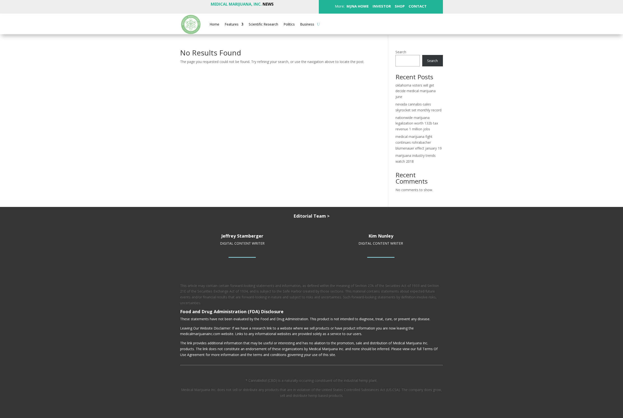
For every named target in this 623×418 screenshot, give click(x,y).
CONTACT (417, 6)
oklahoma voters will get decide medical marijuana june (415, 91)
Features (231, 25)
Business (307, 25)
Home (214, 25)
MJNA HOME (357, 6)
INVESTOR (382, 6)
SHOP (399, 6)
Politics (289, 25)
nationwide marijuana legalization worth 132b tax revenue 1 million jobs (416, 123)
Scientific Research (263, 25)
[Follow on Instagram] (406, 24)
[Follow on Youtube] (435, 24)
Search (400, 52)
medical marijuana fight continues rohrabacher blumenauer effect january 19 (418, 142)
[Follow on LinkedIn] (426, 24)
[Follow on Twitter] (396, 24)
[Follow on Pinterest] (416, 24)
